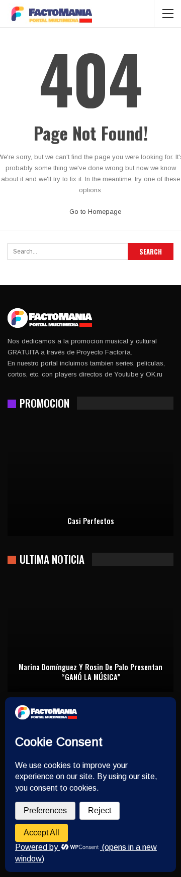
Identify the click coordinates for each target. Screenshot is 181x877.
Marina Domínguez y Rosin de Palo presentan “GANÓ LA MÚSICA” (90, 672)
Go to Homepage (94, 211)
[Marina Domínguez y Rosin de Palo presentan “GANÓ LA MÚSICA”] (90, 636)
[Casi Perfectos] (90, 480)
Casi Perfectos (90, 521)
